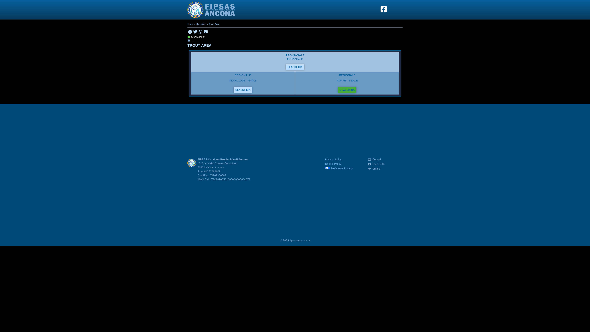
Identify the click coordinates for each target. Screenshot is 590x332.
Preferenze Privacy (341, 168)
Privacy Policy (333, 159)
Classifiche (201, 24)
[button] (190, 32)
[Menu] (394, 9)
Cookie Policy (333, 163)
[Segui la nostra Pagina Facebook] (383, 9)
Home (190, 24)
